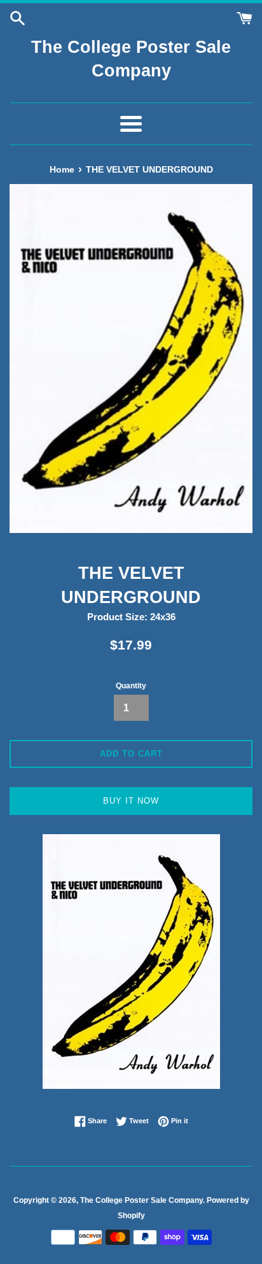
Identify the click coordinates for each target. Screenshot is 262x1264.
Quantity (131, 685)
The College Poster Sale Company (131, 59)
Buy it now (131, 801)
